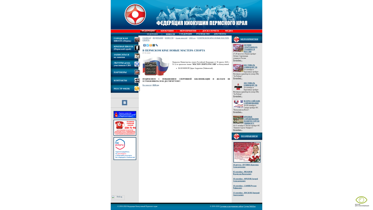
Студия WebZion (250, 206)
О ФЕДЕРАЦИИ (185, 34)
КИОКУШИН (167, 31)
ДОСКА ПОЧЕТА (210, 31)
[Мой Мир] (153, 45)
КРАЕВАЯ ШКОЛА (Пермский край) (123, 47)
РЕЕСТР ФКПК (122, 89)
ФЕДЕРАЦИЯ (148, 31)
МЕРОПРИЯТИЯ (188, 31)
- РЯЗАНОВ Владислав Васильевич (242, 173)
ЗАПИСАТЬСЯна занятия (121, 56)
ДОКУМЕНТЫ (220, 34)
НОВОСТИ (169, 38)
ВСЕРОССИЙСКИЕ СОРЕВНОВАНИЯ (252, 102)
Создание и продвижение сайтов (231, 206)
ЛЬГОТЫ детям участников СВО (122, 64)
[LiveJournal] (156, 45)
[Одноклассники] (150, 45)
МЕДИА (229, 31)
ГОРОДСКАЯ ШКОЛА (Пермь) (122, 39)
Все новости (146, 85)
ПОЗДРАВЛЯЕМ (249, 136)
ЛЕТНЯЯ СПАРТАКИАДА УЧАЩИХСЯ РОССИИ (250, 48)
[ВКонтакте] (144, 45)
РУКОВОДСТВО (203, 34)
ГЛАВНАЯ (146, 38)
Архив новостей (181, 38)
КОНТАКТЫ (120, 80)
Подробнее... (237, 60)
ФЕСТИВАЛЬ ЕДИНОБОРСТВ (250, 66)
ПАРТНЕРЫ (120, 72)
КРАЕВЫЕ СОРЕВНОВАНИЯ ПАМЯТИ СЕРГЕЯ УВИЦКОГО (251, 120)
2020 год (192, 38)
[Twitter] (147, 45)
